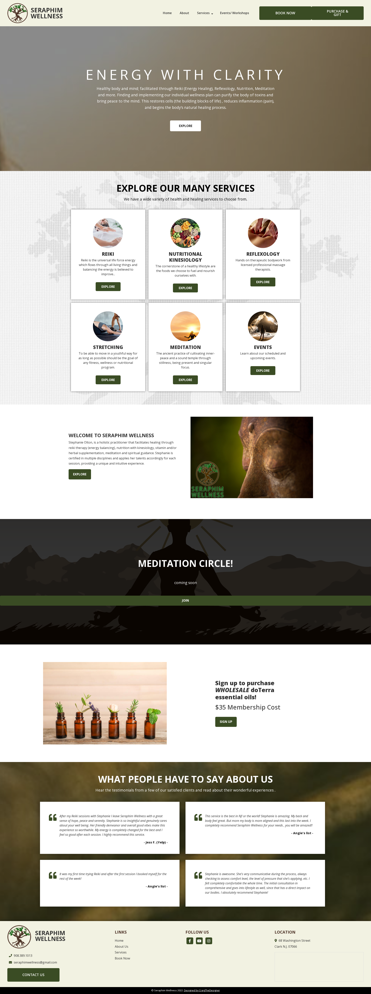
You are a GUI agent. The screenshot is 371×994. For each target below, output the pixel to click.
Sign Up (226, 722)
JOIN (185, 600)
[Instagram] (208, 940)
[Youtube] (199, 940)
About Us (121, 946)
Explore (185, 126)
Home (167, 13)
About (184, 13)
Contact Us (33, 974)
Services (203, 13)
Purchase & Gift (337, 13)
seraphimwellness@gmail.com (35, 962)
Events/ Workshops (234, 13)
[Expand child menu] (214, 13)
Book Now (285, 13)
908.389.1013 (23, 955)
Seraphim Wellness (47, 13)
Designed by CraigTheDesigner (202, 990)
